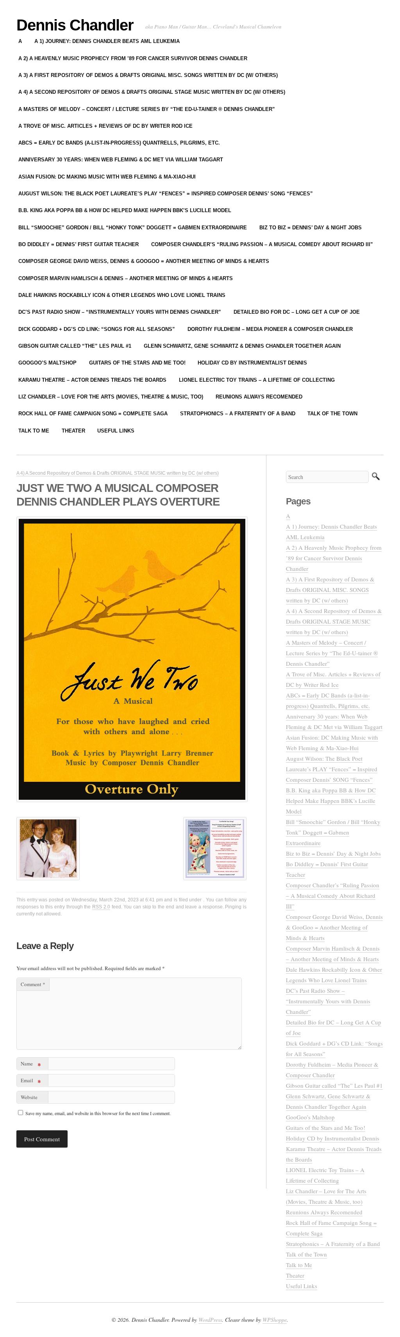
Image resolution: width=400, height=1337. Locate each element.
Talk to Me (33, 431)
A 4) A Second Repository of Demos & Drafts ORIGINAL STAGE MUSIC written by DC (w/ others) (151, 92)
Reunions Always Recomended (259, 397)
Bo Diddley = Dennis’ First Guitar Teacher (78, 244)
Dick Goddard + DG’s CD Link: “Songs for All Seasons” (96, 329)
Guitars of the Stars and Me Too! (137, 363)
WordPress (210, 1319)
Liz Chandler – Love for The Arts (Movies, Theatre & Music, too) (110, 397)
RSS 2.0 (101, 907)
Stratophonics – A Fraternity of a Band (237, 413)
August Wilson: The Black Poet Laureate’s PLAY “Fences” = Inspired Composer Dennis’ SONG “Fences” (165, 194)
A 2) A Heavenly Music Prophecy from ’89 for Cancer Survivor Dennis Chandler (132, 58)
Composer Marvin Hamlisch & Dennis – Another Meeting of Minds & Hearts (125, 278)
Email (31, 1082)
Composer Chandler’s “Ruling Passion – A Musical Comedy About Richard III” (262, 244)
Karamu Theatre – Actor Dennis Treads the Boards (92, 380)
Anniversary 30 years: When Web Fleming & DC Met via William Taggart (120, 160)
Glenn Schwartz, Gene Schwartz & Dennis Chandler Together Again (242, 346)
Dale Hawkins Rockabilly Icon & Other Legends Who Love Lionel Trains (121, 295)
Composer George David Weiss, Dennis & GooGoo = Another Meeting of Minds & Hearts (143, 261)
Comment (33, 984)
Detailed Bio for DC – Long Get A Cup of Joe (297, 312)
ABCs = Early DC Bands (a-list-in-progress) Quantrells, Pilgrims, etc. (119, 143)
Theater (73, 431)
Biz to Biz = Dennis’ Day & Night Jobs (310, 228)
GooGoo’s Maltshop (47, 363)
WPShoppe (274, 1319)
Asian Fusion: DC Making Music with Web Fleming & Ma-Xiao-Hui (107, 177)
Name (31, 1065)
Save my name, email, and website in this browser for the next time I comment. (98, 1113)
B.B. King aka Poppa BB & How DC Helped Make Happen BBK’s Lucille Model (124, 210)
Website (29, 1097)
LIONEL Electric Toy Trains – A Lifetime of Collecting (257, 380)
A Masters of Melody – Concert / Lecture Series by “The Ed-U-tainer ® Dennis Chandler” (146, 109)
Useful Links (115, 431)
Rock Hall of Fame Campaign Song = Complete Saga (93, 413)
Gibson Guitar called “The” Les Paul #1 (74, 346)
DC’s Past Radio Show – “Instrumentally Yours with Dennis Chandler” (119, 312)
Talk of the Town (332, 413)
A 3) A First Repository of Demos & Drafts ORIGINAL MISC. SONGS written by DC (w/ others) (148, 75)
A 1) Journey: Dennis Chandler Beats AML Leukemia (107, 41)
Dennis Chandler (75, 25)
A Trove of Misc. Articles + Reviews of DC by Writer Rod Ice (105, 126)
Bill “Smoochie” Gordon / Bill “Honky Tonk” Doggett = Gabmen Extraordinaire (132, 228)
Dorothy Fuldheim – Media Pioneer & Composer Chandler (270, 329)
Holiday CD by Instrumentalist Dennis (252, 363)
